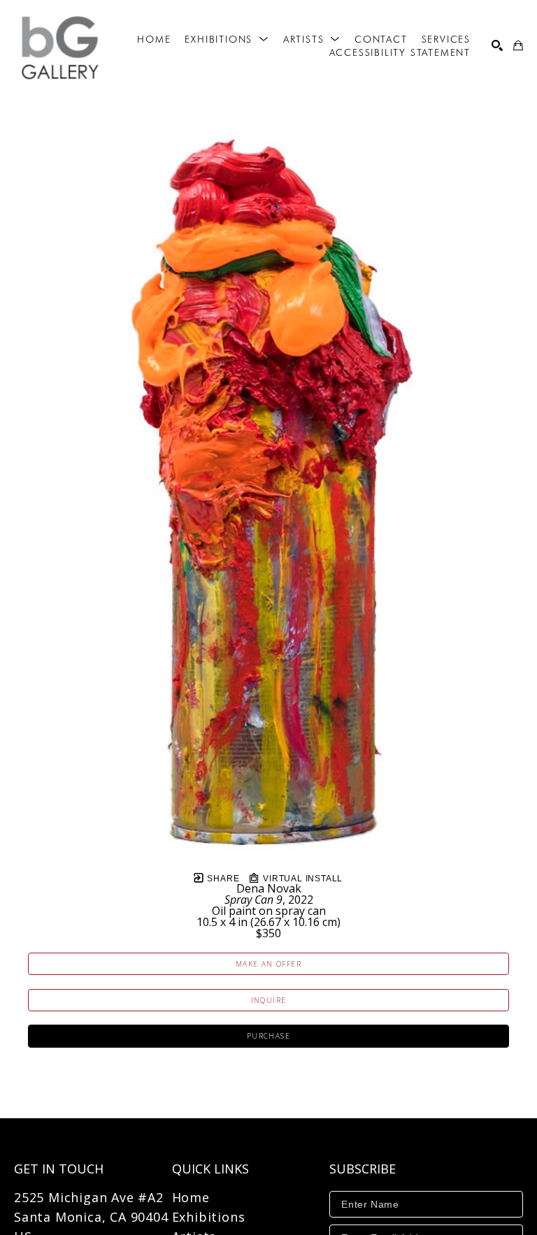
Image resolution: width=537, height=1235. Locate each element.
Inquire (269, 1000)
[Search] (497, 45)
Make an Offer (268, 964)
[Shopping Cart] (518, 45)
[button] (226, 39)
